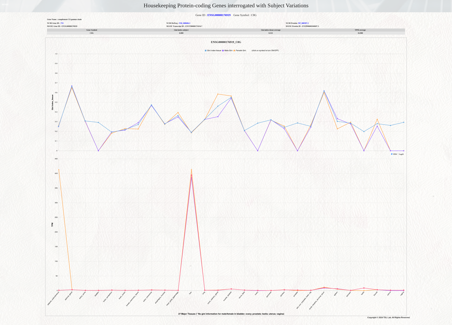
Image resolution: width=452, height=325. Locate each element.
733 (62, 23)
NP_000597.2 (303, 23)
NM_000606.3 (184, 23)
